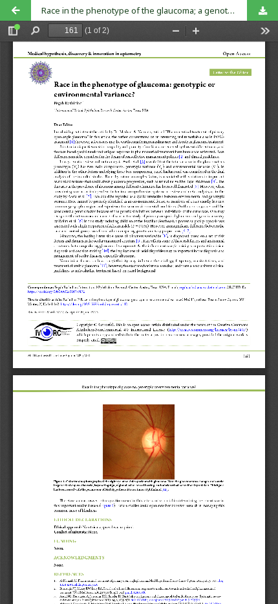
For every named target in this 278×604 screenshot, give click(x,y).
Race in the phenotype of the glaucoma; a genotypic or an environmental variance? (159, 10)
